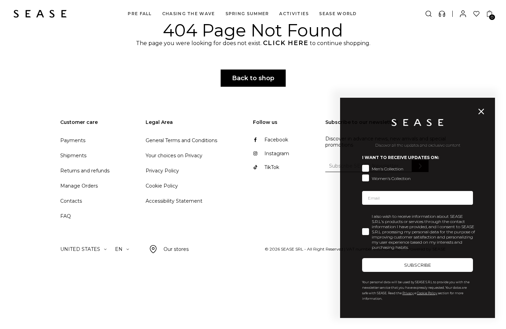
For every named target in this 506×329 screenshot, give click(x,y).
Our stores (176, 249)
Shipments (73, 155)
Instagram (276, 153)
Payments (72, 140)
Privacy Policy (162, 171)
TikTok (271, 167)
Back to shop (253, 78)
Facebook (276, 140)
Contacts (71, 201)
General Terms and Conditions (181, 140)
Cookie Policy (162, 186)
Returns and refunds (84, 171)
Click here (285, 43)
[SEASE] (40, 14)
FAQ (65, 216)
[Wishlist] (476, 14)
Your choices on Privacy (174, 155)
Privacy (408, 293)
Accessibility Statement (174, 201)
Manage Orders (79, 186)
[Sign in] (463, 13)
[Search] (428, 14)
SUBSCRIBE (417, 265)
